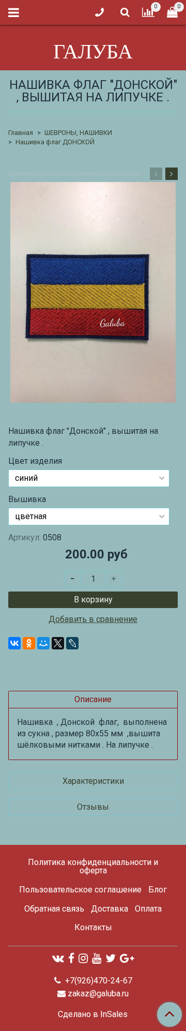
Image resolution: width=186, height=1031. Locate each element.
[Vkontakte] (58, 958)
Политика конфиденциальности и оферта (93, 866)
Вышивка (27, 499)
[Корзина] (172, 12)
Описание (93, 699)
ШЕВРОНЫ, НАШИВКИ (78, 133)
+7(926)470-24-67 (97, 980)
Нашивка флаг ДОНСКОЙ (55, 142)
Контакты (93, 927)
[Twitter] (110, 958)
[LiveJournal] (72, 643)
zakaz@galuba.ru (98, 993)
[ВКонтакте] (14, 643)
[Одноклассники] (29, 643)
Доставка (109, 909)
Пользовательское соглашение (80, 889)
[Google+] (127, 958)
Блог (157, 889)
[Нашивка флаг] (93, 292)
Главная (20, 133)
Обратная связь (54, 909)
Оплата (148, 909)
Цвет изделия (35, 461)
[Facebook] (71, 958)
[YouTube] (96, 958)
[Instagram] (83, 958)
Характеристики (93, 781)
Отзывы (93, 807)
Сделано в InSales (93, 1014)
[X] (58, 643)
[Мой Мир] (43, 643)
